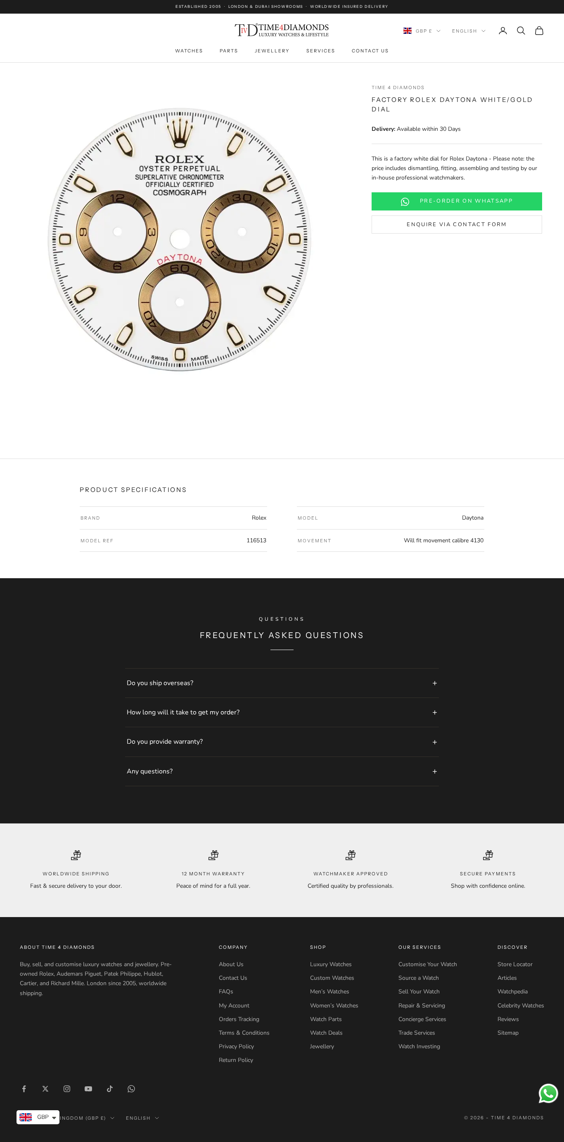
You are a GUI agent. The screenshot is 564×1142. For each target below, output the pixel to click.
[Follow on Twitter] (45, 1089)
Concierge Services (422, 1019)
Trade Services (416, 1033)
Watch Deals (326, 1033)
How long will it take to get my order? (183, 712)
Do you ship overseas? (160, 683)
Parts (229, 51)
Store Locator (515, 964)
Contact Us (370, 51)
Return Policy (236, 1060)
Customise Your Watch (427, 964)
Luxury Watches (331, 964)
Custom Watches (332, 978)
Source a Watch (418, 978)
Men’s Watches (329, 991)
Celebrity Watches (521, 1006)
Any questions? (150, 771)
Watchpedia (513, 991)
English (464, 31)
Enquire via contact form (457, 224)
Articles (507, 978)
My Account (234, 1006)
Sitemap (508, 1033)
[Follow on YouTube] (88, 1089)
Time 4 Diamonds (398, 87)
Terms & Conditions (244, 1033)
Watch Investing (419, 1046)
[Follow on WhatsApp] (131, 1089)
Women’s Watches (334, 1006)
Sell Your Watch (419, 991)
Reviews (508, 1019)
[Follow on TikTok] (110, 1089)
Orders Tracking (239, 1019)
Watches (189, 51)
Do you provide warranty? (165, 741)
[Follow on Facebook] (24, 1089)
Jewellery (272, 51)
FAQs (226, 991)
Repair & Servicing (421, 1006)
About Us (231, 964)
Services (320, 51)
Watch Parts (326, 1019)
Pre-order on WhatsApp (466, 201)
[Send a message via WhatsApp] (548, 1093)
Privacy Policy (236, 1046)
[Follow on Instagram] (67, 1089)
